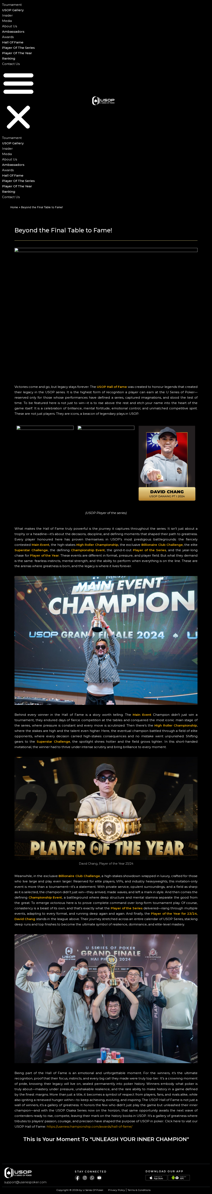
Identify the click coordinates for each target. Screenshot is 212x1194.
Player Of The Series (18, 48)
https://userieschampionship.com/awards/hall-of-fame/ (89, 1126)
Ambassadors (13, 31)
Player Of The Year (17, 53)
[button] (18, 101)
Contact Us (11, 64)
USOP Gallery (13, 10)
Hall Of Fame (12, 42)
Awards (8, 37)
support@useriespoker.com (25, 1182)
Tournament (12, 5)
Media (7, 21)
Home (14, 207)
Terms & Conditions (139, 1190)
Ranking (8, 58)
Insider (7, 15)
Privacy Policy (116, 1190)
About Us (9, 26)
